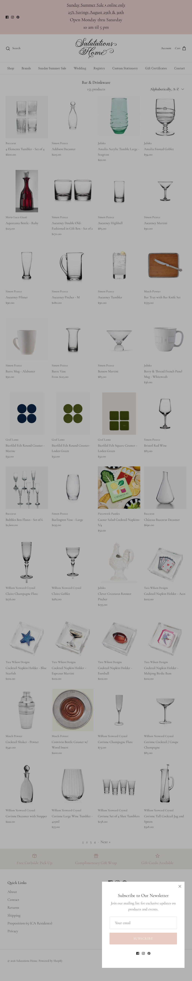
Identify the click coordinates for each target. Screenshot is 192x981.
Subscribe (143, 938)
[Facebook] (137, 953)
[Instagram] (143, 953)
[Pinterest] (149, 953)
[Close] (180, 886)
